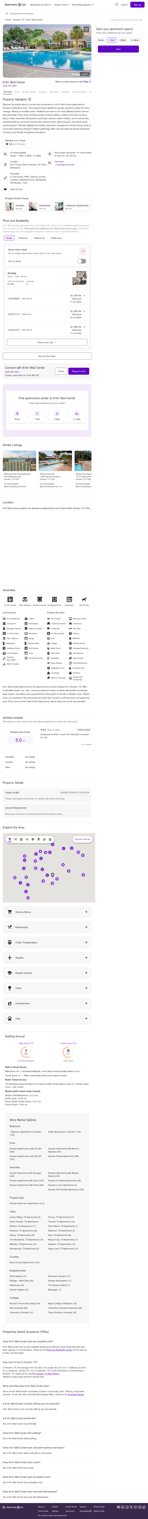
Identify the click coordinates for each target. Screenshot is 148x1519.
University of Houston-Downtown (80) (65, 1307)
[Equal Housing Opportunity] (118, 1507)
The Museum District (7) (59, 1285)
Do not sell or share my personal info (52, 1515)
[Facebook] (127, 1507)
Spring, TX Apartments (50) (22, 1235)
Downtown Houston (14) (59, 1276)
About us (41, 1506)
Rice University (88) (19, 1307)
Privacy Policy (99, 1506)
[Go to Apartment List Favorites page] (117, 5)
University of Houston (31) (22, 1312)
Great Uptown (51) (18, 1276)
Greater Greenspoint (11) (59, 1280)
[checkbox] (17, 415)
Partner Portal (99, 1511)
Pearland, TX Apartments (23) (23, 1230)
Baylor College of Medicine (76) (62, 1303)
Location (43, 91)
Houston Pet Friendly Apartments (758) (66, 1189)
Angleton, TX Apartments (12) (61, 1244)
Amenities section (76, 1394)
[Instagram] (139, 1507)
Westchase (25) (17, 1285)
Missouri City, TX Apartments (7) (63, 1239)
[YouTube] (135, 1507)
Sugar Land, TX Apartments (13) (63, 1248)
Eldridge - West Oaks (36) (21, 1280)
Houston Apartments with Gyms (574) (27, 1180)
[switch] (81, 261)
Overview (7, 91)
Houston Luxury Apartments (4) (62, 1185)
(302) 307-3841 (10, 85)
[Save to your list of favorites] (86, 29)
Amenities (54, 91)
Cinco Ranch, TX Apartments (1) (63, 1226)
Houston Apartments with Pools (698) (27, 1185)
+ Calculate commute (64, 164)
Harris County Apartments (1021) (25, 1262)
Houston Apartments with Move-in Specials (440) (63, 1150)
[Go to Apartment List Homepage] (15, 4)
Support (83, 1506)
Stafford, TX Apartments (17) (23, 1226)
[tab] (9, 238)
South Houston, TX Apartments (24, 1221)
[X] (131, 1507)
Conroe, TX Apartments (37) (61, 1217)
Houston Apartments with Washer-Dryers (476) (63, 1174)
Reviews (65, 91)
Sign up (137, 4)
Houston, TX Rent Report (47, 1373)
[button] (47, 875)
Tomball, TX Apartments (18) (61, 1221)
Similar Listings (29, 91)
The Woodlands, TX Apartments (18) (26, 1239)
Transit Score (67, 1043)
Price (17, 91)
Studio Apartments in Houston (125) (64, 1131)
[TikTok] (144, 1507)
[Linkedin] (122, 1507)
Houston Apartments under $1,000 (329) (25, 1150)
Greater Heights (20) (19, 1289)
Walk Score (24, 1043)
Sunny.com (70, 1511)
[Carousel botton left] (7, 51)
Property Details (79, 91)
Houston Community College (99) (25, 1303)
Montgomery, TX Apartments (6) (24, 1248)
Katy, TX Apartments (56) (59, 1235)
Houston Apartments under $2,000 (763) (25, 1158)
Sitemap (55, 1511)
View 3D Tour (16, 189)
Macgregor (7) (54, 1289)
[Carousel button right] (87, 51)
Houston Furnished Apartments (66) (64, 1180)
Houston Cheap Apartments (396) (63, 1156)
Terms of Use (43, 1511)
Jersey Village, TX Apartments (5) (25, 1217)
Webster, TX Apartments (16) (23, 1244)
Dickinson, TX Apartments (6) (61, 1230)
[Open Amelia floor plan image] (79, 278)
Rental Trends (71, 1506)
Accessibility (84, 1511)
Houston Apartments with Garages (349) (25, 1174)
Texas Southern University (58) (62, 1312)
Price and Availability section (59, 1349)
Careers (55, 1506)
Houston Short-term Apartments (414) (27, 1203)
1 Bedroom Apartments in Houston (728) (25, 1133)
